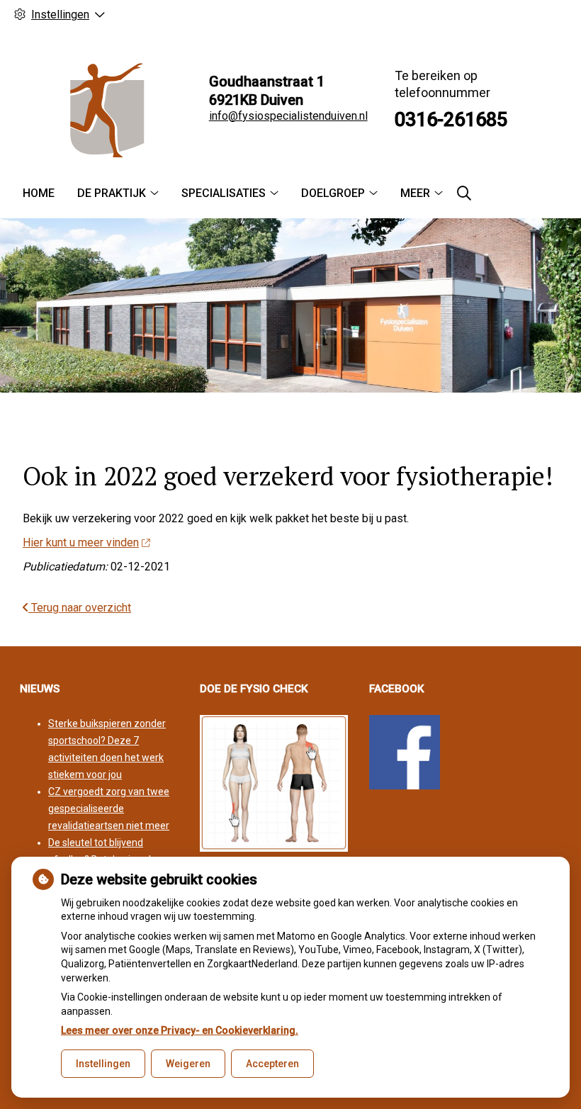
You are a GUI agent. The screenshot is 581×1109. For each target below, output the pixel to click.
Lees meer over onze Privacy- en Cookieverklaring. (179, 1030)
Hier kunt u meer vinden (81, 542)
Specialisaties (223, 193)
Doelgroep (333, 193)
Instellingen (103, 1063)
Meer (415, 193)
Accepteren (272, 1063)
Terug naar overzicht (79, 607)
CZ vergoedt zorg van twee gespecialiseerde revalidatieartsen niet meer (108, 808)
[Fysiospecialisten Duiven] (104, 110)
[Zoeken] (464, 193)
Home (39, 193)
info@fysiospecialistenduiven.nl (288, 116)
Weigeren (188, 1063)
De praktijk (111, 193)
